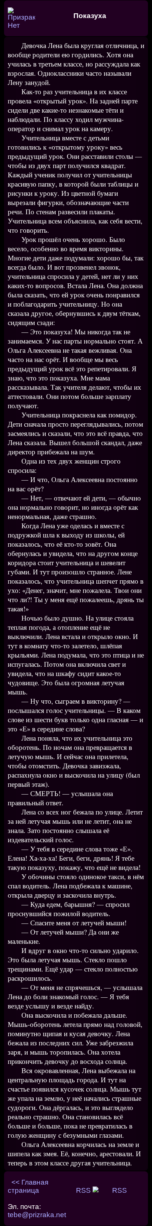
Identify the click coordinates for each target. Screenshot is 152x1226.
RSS (84, 1190)
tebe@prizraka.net (37, 1215)
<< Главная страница (28, 1186)
